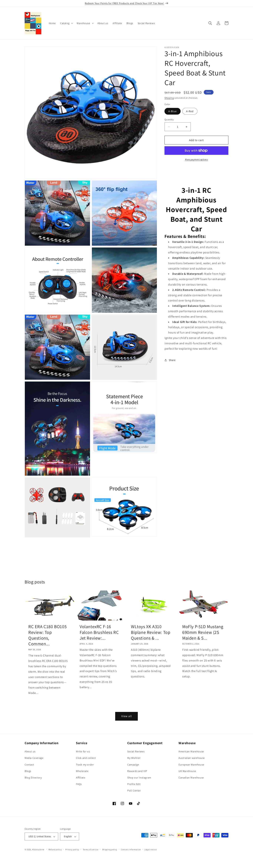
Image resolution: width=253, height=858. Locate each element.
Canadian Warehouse (191, 777)
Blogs (28, 771)
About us (30, 751)
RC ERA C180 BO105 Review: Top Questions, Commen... (47, 635)
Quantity (169, 119)
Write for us (83, 751)
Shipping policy (109, 849)
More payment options (196, 159)
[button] (66, 23)
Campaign (133, 764)
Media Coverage (34, 758)
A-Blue (172, 111)
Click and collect (86, 758)
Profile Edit (134, 784)
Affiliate (80, 777)
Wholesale (82, 771)
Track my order (85, 764)
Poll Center (134, 790)
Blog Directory (33, 777)
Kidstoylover (38, 849)
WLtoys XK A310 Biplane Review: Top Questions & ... (150, 632)
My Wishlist (134, 758)
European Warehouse (191, 764)
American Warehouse (191, 751)
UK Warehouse (187, 771)
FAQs (79, 784)
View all (126, 716)
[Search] (210, 23)
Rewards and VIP (137, 771)
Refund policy (55, 849)
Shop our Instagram (139, 777)
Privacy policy (72, 849)
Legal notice (151, 849)
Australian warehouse (192, 758)
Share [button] (172, 360)
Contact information (131, 849)
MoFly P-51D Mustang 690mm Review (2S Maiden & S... (202, 632)
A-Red (190, 111)
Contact (29, 764)
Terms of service (90, 849)
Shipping (169, 97)
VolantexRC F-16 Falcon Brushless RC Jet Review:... (99, 632)
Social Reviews (135, 751)
